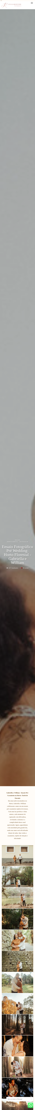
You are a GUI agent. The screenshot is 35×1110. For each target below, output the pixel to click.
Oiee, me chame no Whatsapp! (15, 1099)
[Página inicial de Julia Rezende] (11, 5)
